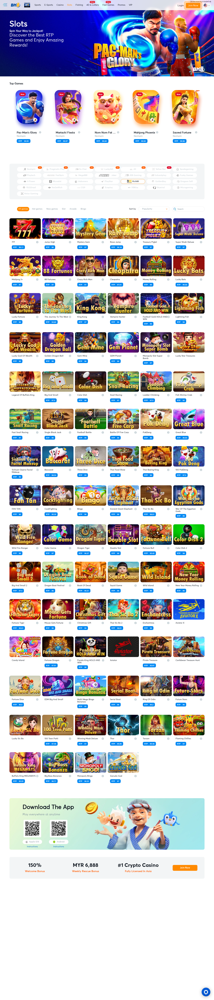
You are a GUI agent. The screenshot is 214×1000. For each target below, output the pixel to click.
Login (181, 5)
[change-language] (206, 5)
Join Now (193, 5)
